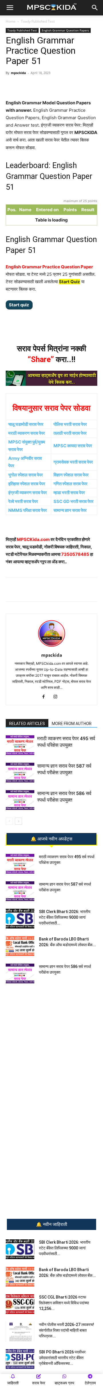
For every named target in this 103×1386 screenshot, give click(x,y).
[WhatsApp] (29, 85)
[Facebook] (56, 85)
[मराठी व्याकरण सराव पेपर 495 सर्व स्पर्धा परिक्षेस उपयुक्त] (20, 745)
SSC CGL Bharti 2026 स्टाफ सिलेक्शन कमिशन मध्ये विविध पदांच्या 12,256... (64, 1303)
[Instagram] (57, 697)
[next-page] (18, 821)
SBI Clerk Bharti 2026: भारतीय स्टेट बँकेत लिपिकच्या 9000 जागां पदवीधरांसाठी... (64, 917)
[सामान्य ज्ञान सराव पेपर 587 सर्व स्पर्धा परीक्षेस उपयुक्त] (20, 772)
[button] (10, 7)
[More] (82, 85)
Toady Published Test (38, 21)
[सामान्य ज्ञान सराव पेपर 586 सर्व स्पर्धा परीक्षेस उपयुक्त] (20, 800)
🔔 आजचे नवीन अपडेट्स (51, 839)
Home (10, 21)
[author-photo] (51, 647)
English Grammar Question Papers (65, 30)
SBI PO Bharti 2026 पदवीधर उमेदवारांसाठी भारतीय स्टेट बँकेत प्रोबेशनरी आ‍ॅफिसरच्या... (62, 1358)
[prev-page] (9, 821)
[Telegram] (42, 85)
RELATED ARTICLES (27, 723)
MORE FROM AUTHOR (72, 723)
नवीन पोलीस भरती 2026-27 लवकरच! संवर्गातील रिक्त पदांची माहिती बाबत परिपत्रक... (66, 1330)
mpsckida (18, 73)
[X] (69, 85)
